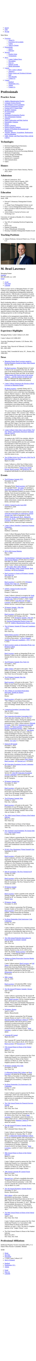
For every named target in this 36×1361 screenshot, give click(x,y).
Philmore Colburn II (22, 1120)
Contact (7, 80)
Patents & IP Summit (11, 744)
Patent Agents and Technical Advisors (19, 73)
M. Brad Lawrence (10, 368)
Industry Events (13, 64)
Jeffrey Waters (9, 669)
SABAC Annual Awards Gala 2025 (15, 589)
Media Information (14, 66)
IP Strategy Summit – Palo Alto (14, 607)
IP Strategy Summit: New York (14, 1066)
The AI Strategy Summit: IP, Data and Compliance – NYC (18, 639)
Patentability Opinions (11, 122)
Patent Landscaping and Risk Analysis (16, 120)
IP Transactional (9, 111)
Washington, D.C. (13, 83)
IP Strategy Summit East (12, 781)
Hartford (11, 82)
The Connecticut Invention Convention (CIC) (18, 716)
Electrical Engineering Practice (14, 106)
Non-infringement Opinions (13, 117)
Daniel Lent (23, 467)
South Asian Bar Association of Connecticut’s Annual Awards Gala (19, 513)
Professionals (9, 47)
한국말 (7, 31)
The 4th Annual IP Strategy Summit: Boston (18, 1125)
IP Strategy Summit (10, 887)
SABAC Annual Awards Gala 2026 (15, 505)
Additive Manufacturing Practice (14, 101)
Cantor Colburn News (15, 59)
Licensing (8, 113)
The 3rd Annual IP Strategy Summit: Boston (18, 1188)
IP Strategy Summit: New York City (18, 582)
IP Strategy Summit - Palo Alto (24, 618)
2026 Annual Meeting (11, 560)
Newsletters (12, 61)
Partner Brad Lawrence (12, 635)
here (11, 899)
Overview (8, 38)
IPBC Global (9, 977)
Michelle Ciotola (14, 568)
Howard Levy (21, 761)
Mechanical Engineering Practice (15, 115)
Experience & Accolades (15, 42)
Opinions (7, 118)
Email (2, 278)
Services (7, 52)
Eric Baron (30, 730)
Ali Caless (21, 488)
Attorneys (11, 71)
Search (7, 28)
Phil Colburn (29, 759)
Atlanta (10, 85)
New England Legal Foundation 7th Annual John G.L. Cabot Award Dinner (20, 831)
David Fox (26, 469)
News (6, 57)
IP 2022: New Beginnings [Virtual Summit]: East (19, 849)
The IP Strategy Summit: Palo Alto (15, 677)
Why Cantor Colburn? (15, 70)
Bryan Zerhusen (19, 570)
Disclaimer (8, 1256)
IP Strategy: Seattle (10, 902)
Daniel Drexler (24, 568)
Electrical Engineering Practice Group (18, 621)
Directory (11, 50)
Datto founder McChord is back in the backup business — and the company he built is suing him (19, 376)
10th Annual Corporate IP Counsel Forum (17, 1171)
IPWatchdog (8, 972)
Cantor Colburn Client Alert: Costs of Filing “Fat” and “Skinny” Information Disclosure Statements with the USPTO (20, 431)
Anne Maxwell (19, 600)
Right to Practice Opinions (13, 127)
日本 (6, 29)
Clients (10, 43)
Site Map (7, 1255)
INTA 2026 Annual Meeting (13, 551)
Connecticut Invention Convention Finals (17, 709)
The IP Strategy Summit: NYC (14, 479)
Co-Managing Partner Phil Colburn (15, 1072)
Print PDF (8, 284)
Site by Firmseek (10, 1260)
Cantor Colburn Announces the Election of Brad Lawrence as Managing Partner (19, 384)
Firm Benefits (12, 77)
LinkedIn (7, 285)
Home (6, 1253)
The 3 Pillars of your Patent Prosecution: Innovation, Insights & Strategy (17, 691)
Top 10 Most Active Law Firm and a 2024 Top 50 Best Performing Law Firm (20, 458)
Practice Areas (12, 54)
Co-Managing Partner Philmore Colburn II (19, 1019)
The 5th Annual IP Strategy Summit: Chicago (18, 989)
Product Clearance (10, 125)
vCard (6, 282)
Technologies (12, 56)
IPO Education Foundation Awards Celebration (19, 764)
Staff (9, 75)
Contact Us (11, 78)
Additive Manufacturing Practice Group (23, 623)
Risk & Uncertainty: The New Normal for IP (18, 871)
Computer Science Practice (13, 103)
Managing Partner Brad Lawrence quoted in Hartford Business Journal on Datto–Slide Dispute (20, 362)
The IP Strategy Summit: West (14, 798)
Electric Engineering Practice (13, 728)
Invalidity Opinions (10, 110)
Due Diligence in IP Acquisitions (14, 104)
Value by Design (13, 45)
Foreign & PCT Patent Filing (13, 108)
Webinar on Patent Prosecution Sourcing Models (19, 958)
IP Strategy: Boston (10, 1009)
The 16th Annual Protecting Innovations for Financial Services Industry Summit (18, 939)
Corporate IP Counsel (11, 1035)
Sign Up (11, 63)
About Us (11, 40)
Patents (7, 124)
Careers (7, 68)
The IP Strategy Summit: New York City (17, 662)
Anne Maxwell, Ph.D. (16, 517)
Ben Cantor (17, 566)
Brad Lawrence (14, 469)
